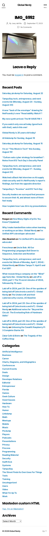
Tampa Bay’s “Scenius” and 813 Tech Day (22, 189)
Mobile (5, 424)
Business (6, 355)
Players (6, 434)
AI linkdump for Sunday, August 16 (18, 138)
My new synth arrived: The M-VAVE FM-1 (22, 119)
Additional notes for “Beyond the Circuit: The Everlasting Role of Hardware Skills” (22, 312)
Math (4, 417)
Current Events (9, 369)
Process (6, 448)
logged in (19, 75)
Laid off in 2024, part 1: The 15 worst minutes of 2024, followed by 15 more (22, 280)
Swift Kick (7, 462)
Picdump (6, 431)
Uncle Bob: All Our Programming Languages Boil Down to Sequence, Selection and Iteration (20, 250)
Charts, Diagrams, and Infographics (19, 362)
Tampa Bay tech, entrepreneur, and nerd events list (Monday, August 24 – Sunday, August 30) (22, 101)
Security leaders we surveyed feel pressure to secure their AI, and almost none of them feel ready (23, 197)
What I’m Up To (9, 493)
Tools (5, 475)
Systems (6, 465)
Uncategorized (9, 482)
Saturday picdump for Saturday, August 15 (22, 143)
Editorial (6, 382)
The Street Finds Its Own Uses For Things (22, 472)
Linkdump (7, 413)
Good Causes (8, 400)
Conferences (8, 365)
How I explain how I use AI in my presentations (24, 206)
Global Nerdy (24, 5)
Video (5, 489)
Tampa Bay (7, 469)
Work (4, 496)
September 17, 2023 (35, 23)
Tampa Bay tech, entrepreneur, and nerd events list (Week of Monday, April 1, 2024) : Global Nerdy (23, 262)
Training (6, 479)
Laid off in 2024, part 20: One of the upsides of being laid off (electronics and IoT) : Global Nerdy (24, 291)
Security (6, 458)
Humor (5, 410)
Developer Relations (12, 379)
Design (5, 376)
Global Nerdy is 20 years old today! (19, 132)
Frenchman (7, 247)
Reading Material (10, 455)
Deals (5, 372)
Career (5, 358)
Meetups (6, 420)
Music (5, 427)
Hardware (7, 403)
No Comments (26, 27)
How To (5, 407)
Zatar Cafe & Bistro (11, 335)
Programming (8, 451)
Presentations (9, 441)
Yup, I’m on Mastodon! (12, 509)
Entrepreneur (8, 386)
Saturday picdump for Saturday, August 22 (22, 93)
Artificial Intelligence (12, 351)
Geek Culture (8, 396)
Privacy (6, 444)
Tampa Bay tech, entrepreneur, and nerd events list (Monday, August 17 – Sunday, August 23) (21, 169)
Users (5, 486)
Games (5, 393)
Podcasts (6, 438)
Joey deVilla (17, 23)
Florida (5, 389)
